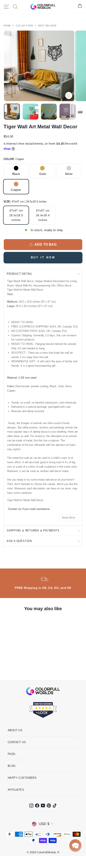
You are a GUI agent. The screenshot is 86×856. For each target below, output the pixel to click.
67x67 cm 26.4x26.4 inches (43, 215)
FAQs (11, 753)
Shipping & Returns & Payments (33, 530)
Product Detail (19, 273)
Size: (25, 201)
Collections (25, 25)
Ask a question (19, 541)
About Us (15, 730)
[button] (75, 845)
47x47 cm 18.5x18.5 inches (16, 215)
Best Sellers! (47, 25)
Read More (68, 517)
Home (7, 25)
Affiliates (16, 789)
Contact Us (17, 742)
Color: (14, 159)
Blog (12, 765)
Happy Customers (22, 777)
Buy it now (43, 257)
